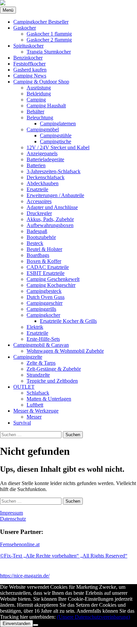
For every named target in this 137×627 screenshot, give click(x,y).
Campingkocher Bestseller (40, 22)
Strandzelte (38, 375)
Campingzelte (27, 357)
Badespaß (37, 231)
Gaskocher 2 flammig (49, 40)
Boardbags (38, 255)
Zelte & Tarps (41, 363)
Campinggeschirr (45, 303)
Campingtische (55, 141)
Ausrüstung (39, 87)
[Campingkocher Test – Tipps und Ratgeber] (2, 3)
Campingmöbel (43, 129)
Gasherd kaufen (30, 69)
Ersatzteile (37, 189)
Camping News (29, 75)
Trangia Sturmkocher (49, 52)
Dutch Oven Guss (46, 297)
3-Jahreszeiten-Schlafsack (53, 171)
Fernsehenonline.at (20, 544)
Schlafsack (38, 393)
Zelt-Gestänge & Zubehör (54, 369)
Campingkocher (43, 315)
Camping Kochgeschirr (51, 285)
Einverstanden (16, 623)
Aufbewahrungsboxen (50, 225)
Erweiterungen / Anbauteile (55, 195)
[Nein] (35, 625)
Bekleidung (39, 93)
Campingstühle (55, 135)
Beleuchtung (40, 117)
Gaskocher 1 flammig (49, 34)
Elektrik (35, 327)
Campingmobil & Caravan (41, 345)
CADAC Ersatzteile (48, 267)
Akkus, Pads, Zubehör (50, 219)
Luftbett (35, 405)
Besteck (35, 243)
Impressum (11, 513)
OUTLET (24, 387)
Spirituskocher (28, 46)
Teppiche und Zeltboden (52, 381)
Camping (36, 99)
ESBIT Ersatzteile (46, 273)
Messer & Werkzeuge (36, 411)
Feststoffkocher (29, 63)
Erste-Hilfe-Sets (43, 339)
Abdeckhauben (43, 183)
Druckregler (39, 213)
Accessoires (39, 201)
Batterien (36, 165)
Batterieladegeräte (45, 159)
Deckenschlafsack (46, 177)
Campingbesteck (44, 291)
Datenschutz (13, 519)
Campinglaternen (58, 123)
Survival (22, 423)
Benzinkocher (28, 58)
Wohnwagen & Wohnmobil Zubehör (65, 351)
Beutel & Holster (44, 249)
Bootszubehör (41, 237)
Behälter (35, 111)
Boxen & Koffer (44, 261)
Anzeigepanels (42, 153)
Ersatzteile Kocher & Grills (68, 321)
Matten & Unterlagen (49, 399)
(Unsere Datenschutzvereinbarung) (93, 617)
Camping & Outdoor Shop (41, 81)
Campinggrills (41, 309)
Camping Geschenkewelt (53, 279)
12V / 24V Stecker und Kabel (58, 147)
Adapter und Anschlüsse (52, 207)
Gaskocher (24, 28)
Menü (8, 10)
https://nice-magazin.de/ (25, 575)
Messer (34, 417)
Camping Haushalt (46, 105)
